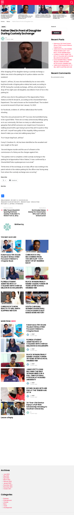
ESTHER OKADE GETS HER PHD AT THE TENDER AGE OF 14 (36, 390)
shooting (36, 202)
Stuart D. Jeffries (8, 204)
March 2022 (6, 479)
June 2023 (6, 474)
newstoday (26, 202)
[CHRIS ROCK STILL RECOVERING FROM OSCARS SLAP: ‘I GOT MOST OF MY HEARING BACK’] (26, 9)
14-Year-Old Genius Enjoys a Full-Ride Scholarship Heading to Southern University (36, 405)
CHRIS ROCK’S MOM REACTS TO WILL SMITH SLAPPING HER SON (10, 308)
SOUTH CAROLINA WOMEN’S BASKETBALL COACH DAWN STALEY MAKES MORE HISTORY (35, 309)
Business (6, 498)
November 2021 (8, 487)
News (3, 252)
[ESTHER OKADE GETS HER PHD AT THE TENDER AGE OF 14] (13, 394)
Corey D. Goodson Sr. (20, 200)
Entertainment (31, 252)
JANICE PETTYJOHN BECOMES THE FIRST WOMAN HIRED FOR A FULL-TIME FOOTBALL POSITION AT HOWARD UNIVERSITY (35, 374)
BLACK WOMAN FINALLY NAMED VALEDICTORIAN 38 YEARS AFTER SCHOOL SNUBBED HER (59, 16)
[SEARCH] (71, 2)
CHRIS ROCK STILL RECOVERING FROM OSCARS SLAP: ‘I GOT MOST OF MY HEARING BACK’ (25, 16)
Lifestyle (5, 502)
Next (73, 12)
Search (53, 26)
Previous (1, 12)
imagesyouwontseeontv (11, 202)
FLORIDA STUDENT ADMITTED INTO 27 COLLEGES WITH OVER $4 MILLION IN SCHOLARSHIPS (43, 16)
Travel (5, 505)
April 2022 (6, 478)
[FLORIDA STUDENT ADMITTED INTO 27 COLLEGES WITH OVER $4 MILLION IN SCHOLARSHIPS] (43, 9)
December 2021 (8, 485)
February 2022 (7, 481)
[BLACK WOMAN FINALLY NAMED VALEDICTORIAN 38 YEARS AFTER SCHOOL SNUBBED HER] (60, 9)
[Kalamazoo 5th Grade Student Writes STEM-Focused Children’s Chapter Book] (8, 9)
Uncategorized (7, 507)
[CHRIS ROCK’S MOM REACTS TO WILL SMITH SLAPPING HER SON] (12, 297)
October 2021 (7, 488)
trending (20, 204)
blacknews (6, 200)
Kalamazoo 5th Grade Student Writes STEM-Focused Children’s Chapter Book (7, 16)
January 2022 (7, 483)
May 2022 (6, 476)
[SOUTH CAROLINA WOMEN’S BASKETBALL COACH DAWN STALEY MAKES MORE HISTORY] (37, 297)
